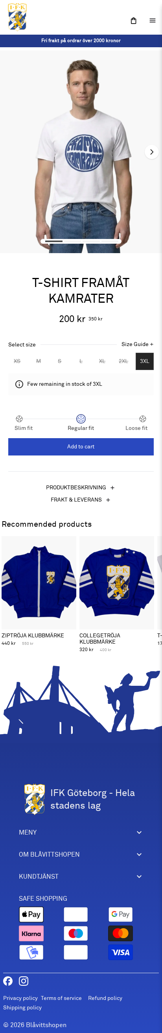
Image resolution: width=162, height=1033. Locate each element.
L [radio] (81, 361)
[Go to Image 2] (72, 241)
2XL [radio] (123, 361)
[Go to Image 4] (110, 241)
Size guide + (138, 344)
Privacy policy (20, 998)
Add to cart (80, 446)
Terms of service (61, 998)
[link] (81, 40)
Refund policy (105, 998)
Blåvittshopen (46, 1025)
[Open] (133, 20)
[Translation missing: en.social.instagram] (23, 981)
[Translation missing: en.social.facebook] (8, 981)
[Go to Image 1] (54, 241)
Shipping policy (22, 1007)
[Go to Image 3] (91, 241)
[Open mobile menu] (152, 20)
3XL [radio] (144, 361)
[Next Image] (152, 152)
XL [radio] (102, 361)
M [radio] (38, 361)
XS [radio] (17, 361)
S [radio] (59, 361)
